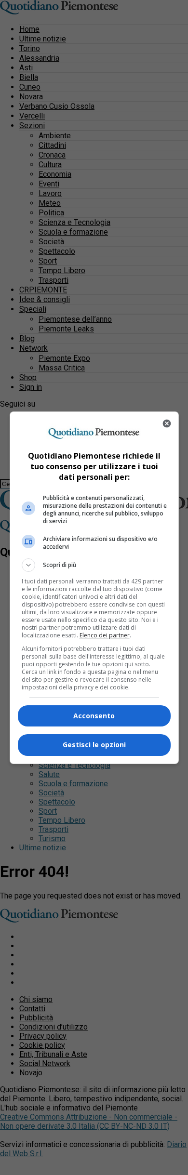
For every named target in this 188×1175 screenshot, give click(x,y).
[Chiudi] (166, 423)
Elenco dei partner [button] (105, 635)
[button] (94, 565)
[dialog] (94, 587)
